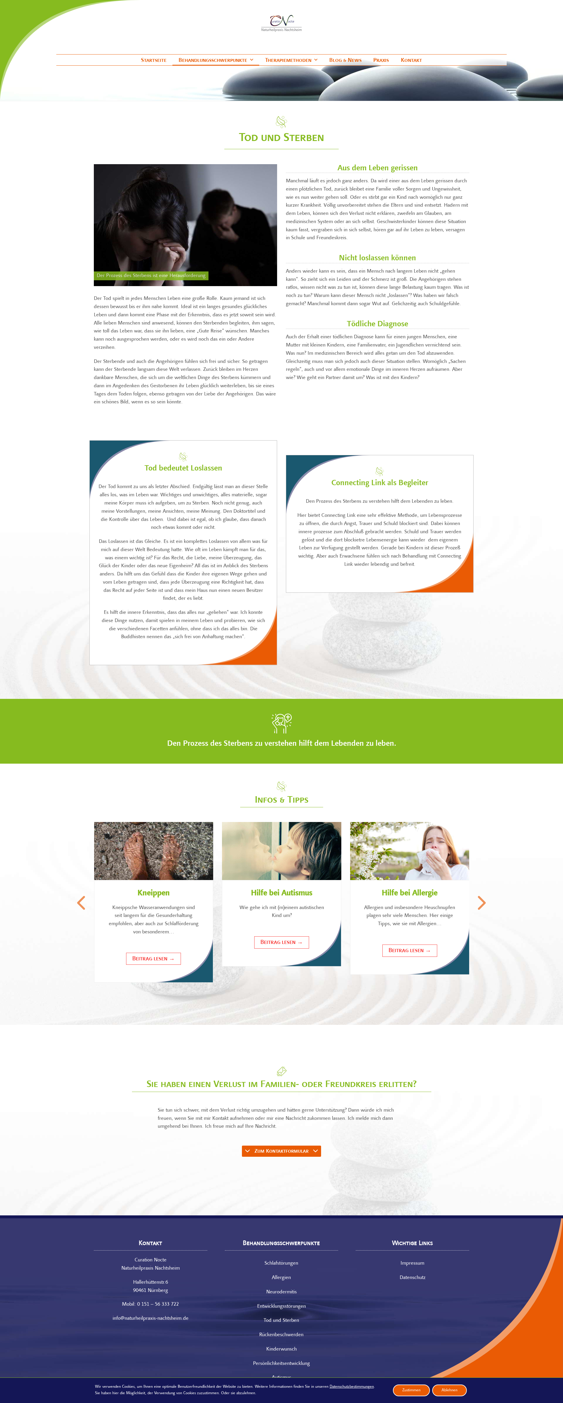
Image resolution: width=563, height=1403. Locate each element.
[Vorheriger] (82, 903)
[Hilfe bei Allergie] (409, 851)
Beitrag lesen (153, 958)
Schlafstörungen (281, 1263)
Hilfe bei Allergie (409, 893)
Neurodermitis (281, 1292)
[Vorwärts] (481, 903)
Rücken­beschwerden (281, 1335)
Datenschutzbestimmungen (352, 1387)
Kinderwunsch (281, 1349)
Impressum (412, 1263)
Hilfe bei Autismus (281, 893)
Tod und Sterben (281, 1320)
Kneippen (154, 893)
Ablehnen (449, 1390)
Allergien (281, 1277)
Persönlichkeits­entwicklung (281, 1363)
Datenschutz (412, 1277)
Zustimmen (411, 1390)
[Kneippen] (153, 851)
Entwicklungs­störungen (281, 1306)
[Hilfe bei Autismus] (281, 851)
